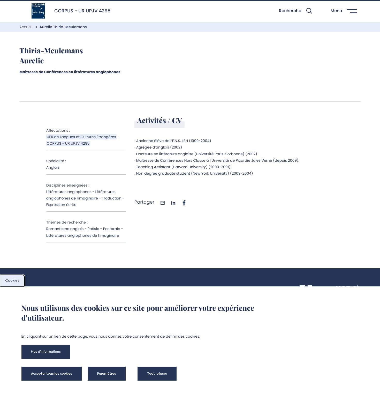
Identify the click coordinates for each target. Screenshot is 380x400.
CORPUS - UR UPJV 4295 (68, 143)
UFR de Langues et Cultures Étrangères (81, 136)
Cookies (12, 280)
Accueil (26, 26)
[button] (295, 11)
